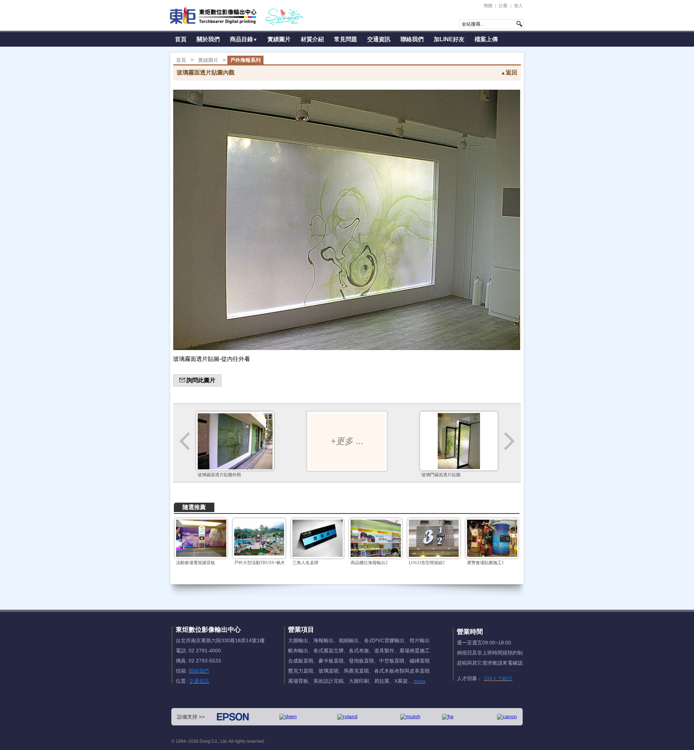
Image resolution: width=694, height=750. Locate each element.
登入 (518, 5)
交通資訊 (378, 39)
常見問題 (345, 39)
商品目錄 (243, 39)
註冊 (503, 5)
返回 (509, 72)
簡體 (488, 5)
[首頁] (237, 15)
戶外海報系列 (245, 60)
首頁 (181, 39)
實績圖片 (279, 39)
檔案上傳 (486, 39)
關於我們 (208, 39)
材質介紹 (312, 39)
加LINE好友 (449, 39)
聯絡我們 (412, 39)
